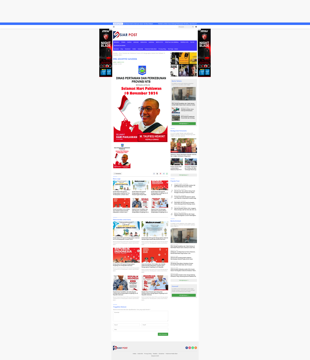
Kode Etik (140, 49)
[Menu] (114, 26)
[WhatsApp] (192, 347)
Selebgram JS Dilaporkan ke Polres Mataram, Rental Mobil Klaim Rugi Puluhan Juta (183, 252)
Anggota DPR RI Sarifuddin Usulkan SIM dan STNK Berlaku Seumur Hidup (184, 186)
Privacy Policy (162, 49)
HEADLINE (136, 42)
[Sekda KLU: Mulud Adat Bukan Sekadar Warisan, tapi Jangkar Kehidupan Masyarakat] (184, 145)
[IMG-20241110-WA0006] (122, 156)
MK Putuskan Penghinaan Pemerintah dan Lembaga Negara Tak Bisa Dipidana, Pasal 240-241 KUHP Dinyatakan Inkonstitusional (188, 117)
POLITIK (192, 42)
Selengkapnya (183, 123)
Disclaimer (128, 49)
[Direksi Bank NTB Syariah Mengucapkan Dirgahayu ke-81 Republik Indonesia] (159, 185)
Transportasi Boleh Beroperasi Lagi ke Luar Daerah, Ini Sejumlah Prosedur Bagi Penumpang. (185, 197)
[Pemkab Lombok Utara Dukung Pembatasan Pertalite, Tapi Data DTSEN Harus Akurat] (176, 110)
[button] (193, 26)
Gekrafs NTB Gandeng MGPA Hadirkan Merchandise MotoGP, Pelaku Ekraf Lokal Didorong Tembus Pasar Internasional (181, 258)
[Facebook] (186, 347)
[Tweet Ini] (157, 173)
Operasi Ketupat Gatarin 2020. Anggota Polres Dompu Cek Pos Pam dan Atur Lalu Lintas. (185, 209)
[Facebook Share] (154, 173)
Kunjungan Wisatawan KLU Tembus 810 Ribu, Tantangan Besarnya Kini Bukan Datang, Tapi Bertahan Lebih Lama (191, 168)
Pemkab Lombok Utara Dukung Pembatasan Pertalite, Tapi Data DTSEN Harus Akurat (149, 23)
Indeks (134, 49)
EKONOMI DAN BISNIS (119, 45)
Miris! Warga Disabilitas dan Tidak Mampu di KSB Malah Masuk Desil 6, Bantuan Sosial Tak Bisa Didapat (183, 104)
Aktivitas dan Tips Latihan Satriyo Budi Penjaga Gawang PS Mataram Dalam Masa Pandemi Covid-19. (184, 191)
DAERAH (129, 42)
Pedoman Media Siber (151, 49)
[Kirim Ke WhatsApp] (167, 173)
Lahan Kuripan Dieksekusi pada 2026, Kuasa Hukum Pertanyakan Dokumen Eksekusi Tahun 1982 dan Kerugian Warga (183, 269)
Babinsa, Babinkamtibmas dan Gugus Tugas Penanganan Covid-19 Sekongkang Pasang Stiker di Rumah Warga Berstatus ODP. (185, 214)
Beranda (116, 49)
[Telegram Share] (164, 173)
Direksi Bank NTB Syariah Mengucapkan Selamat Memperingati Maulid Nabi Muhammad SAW (139, 193)
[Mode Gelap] (196, 26)
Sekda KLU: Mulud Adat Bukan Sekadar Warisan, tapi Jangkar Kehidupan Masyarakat (184, 155)
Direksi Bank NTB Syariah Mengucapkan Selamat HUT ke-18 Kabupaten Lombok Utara (121, 193)
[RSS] (195, 347)
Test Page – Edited (173, 49)
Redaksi (155, 353)
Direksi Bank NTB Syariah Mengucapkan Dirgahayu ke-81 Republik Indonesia (159, 193)
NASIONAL (151, 42)
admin (114, 62)
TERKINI (123, 42)
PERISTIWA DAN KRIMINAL (172, 42)
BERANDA (116, 42)
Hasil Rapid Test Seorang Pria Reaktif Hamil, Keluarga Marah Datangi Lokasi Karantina (184, 203)
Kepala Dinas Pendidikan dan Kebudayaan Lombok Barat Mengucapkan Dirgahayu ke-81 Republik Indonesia (140, 210)
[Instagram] (189, 347)
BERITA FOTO (159, 42)
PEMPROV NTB (184, 42)
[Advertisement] (48, 11)
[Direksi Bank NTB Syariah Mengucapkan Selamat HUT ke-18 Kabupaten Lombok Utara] (121, 185)
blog (122, 49)
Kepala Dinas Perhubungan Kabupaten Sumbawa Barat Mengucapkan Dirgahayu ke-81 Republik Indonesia (159, 210)
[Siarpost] (125, 34)
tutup (111, 29)
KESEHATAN (144, 42)
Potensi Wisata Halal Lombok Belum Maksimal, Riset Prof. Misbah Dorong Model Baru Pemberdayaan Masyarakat (176, 168)
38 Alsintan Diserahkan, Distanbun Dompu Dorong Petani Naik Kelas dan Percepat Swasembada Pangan (182, 264)
